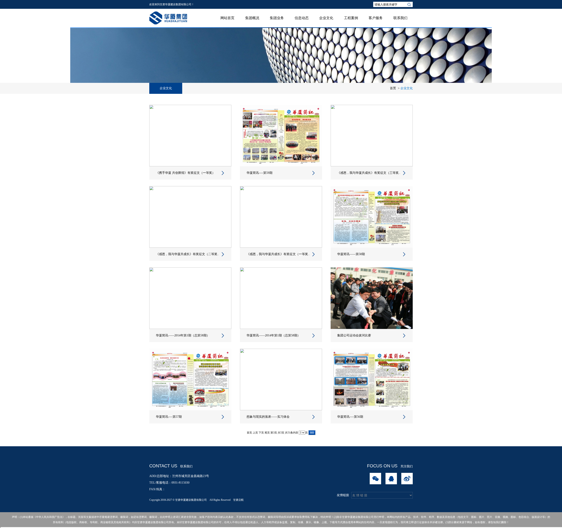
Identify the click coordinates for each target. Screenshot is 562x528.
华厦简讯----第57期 (169, 416)
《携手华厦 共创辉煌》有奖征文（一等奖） (185, 172)
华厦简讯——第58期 (351, 254)
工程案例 (351, 18)
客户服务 (376, 18)
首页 (393, 88)
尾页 (267, 432)
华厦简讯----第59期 (259, 172)
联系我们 (400, 18)
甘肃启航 (238, 499)
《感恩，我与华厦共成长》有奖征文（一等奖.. (278, 254)
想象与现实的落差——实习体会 (268, 416)
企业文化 (326, 18)
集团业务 (277, 18)
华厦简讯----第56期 (350, 416)
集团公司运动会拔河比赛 (354, 335)
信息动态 (302, 18)
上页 (255, 432)
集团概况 (252, 18)
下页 (261, 432)
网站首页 (227, 18)
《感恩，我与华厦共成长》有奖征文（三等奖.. (368, 172)
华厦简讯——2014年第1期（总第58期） (183, 335)
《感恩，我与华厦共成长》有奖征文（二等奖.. (187, 254)
